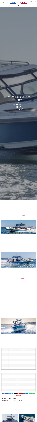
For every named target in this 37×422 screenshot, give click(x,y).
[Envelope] (35, 2)
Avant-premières (10, 96)
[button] (3, 2)
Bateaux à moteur (19, 96)
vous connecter (9, 400)
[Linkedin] (32, 1)
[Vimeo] (30, 1)
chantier (23, 215)
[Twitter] (35, 1)
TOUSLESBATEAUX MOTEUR (20, 97)
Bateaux (14, 96)
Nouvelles (25, 96)
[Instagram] (31, 1)
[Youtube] (28, 1)
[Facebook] (34, 1)
